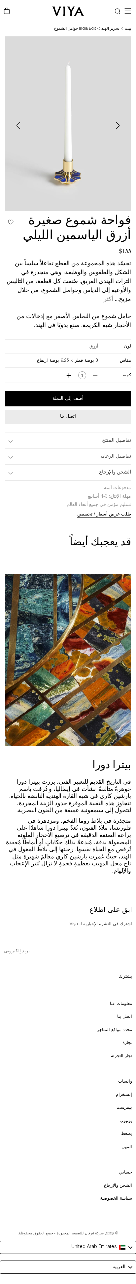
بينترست (124, 1108)
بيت (128, 29)
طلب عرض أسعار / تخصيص (104, 514)
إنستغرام (124, 1095)
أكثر (108, 300)
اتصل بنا (68, 416)
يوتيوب (125, 1121)
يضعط (126, 1134)
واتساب (125, 1082)
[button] (120, 11)
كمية (127, 375)
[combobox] (68, 1247)
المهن (126, 1147)
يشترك (125, 976)
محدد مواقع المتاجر (114, 1030)
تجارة (127, 1043)
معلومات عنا (121, 1004)
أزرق (93, 347)
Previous (18, 125)
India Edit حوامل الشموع (75, 29)
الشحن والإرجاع (118, 1186)
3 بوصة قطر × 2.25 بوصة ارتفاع (67, 361)
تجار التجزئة (121, 1056)
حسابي (125, 1173)
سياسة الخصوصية (116, 1199)
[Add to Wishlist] (9, 222)
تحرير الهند (110, 29)
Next (117, 125)
